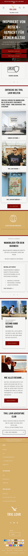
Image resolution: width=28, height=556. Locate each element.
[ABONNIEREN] (23, 432)
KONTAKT (5, 449)
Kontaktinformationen (14, 552)
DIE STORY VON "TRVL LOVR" (9, 497)
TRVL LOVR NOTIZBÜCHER (13, 199)
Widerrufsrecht (10, 550)
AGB (3, 475)
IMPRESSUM (5, 483)
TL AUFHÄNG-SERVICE (8, 461)
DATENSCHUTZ (6, 479)
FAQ (3, 453)
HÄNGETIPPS (5, 464)
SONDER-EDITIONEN (13, 138)
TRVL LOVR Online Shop (13, 548)
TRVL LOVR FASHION (13, 169)
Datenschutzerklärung (18, 550)
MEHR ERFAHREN (8, 288)
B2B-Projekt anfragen (14, 56)
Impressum (22, 552)
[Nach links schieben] (10, 82)
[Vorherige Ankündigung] (2, 2)
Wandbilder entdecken (14, 51)
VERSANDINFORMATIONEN (8, 457)
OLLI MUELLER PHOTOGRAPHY (9, 501)
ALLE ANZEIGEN (14, 206)
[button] (3, 8)
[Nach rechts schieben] (17, 82)
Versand (6, 552)
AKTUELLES (5, 493)
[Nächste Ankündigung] (25, 2)
